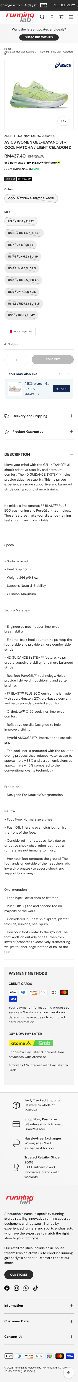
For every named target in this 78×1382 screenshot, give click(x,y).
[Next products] (69, 374)
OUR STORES (19, 1275)
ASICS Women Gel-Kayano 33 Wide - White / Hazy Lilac (37, 383)
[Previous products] (59, 374)
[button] (61, 17)
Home (7, 49)
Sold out (53, 359)
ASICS (8, 136)
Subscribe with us (39, 37)
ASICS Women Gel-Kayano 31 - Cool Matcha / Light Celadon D (38, 53)
